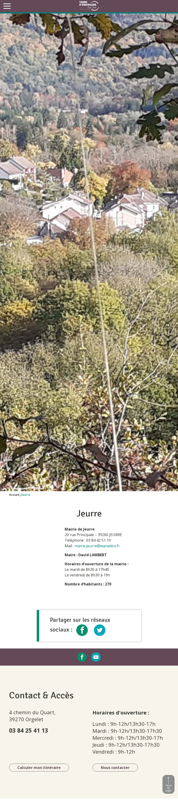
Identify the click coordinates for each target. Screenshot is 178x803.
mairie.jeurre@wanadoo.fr (97, 545)
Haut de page (168, 788)
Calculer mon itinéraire (39, 767)
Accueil (14, 495)
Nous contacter (115, 767)
